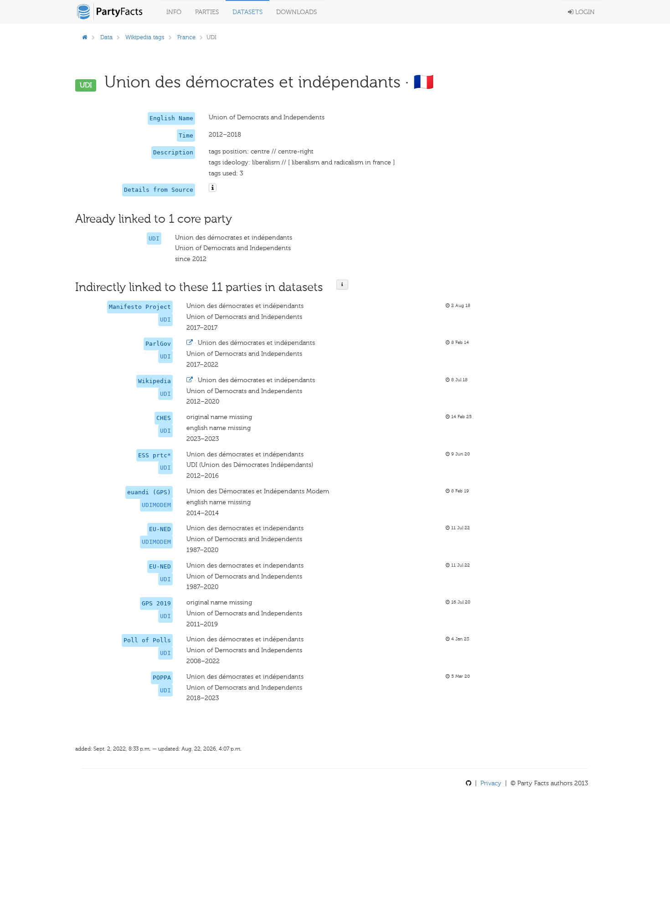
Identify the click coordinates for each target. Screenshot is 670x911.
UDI (154, 238)
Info (173, 12)
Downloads (296, 12)
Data (106, 37)
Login (584, 12)
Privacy (490, 783)
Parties (207, 12)
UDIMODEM (156, 505)
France (186, 37)
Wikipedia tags (145, 37)
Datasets (247, 12)
